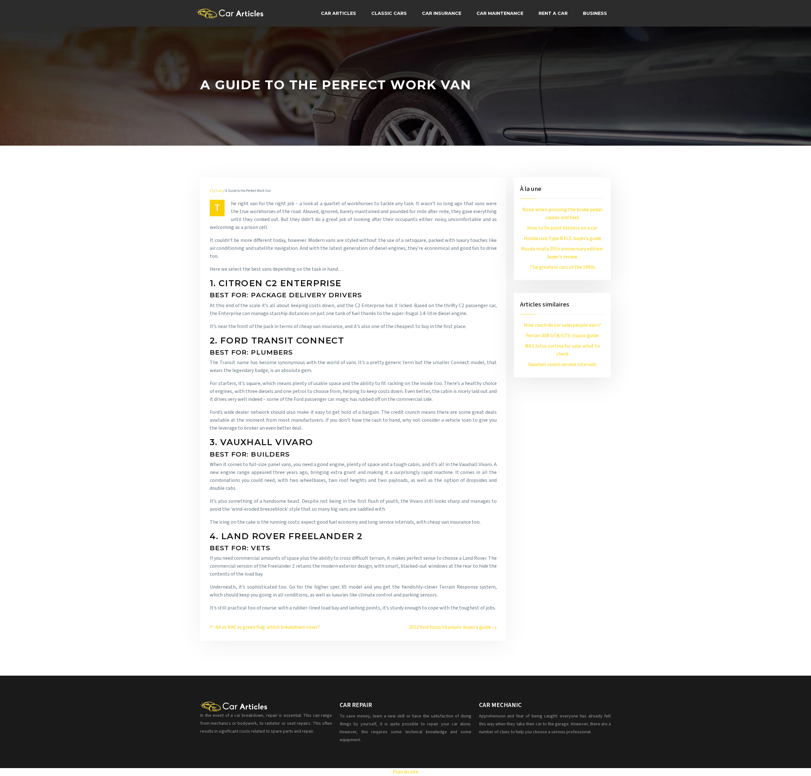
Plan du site (405, 771)
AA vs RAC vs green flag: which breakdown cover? (267, 627)
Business (595, 13)
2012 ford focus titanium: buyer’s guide (450, 627)
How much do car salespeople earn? (562, 325)
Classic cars (389, 13)
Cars (219, 190)
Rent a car (553, 13)
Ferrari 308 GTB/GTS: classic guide (562, 335)
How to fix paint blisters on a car (562, 227)
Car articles (338, 13)
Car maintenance (499, 13)
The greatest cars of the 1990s (562, 267)
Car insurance (441, 13)
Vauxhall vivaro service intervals (562, 364)
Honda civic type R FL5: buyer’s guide (562, 238)
